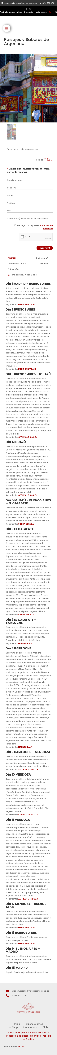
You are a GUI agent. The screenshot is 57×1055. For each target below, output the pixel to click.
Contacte (28, 12)
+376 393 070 (48, 3)
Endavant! (45, 248)
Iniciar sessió (41, 12)
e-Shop (13, 1027)
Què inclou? (42, 258)
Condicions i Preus (17, 263)
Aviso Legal (14, 1032)
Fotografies (14, 269)
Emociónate (30, 1027)
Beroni (20, 1046)
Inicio (17, 1024)
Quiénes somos (34, 1024)
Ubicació (43, 263)
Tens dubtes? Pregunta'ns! (23, 274)
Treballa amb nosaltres (11, 12)
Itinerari (11, 258)
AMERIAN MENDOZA (28, 814)
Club (45, 1027)
